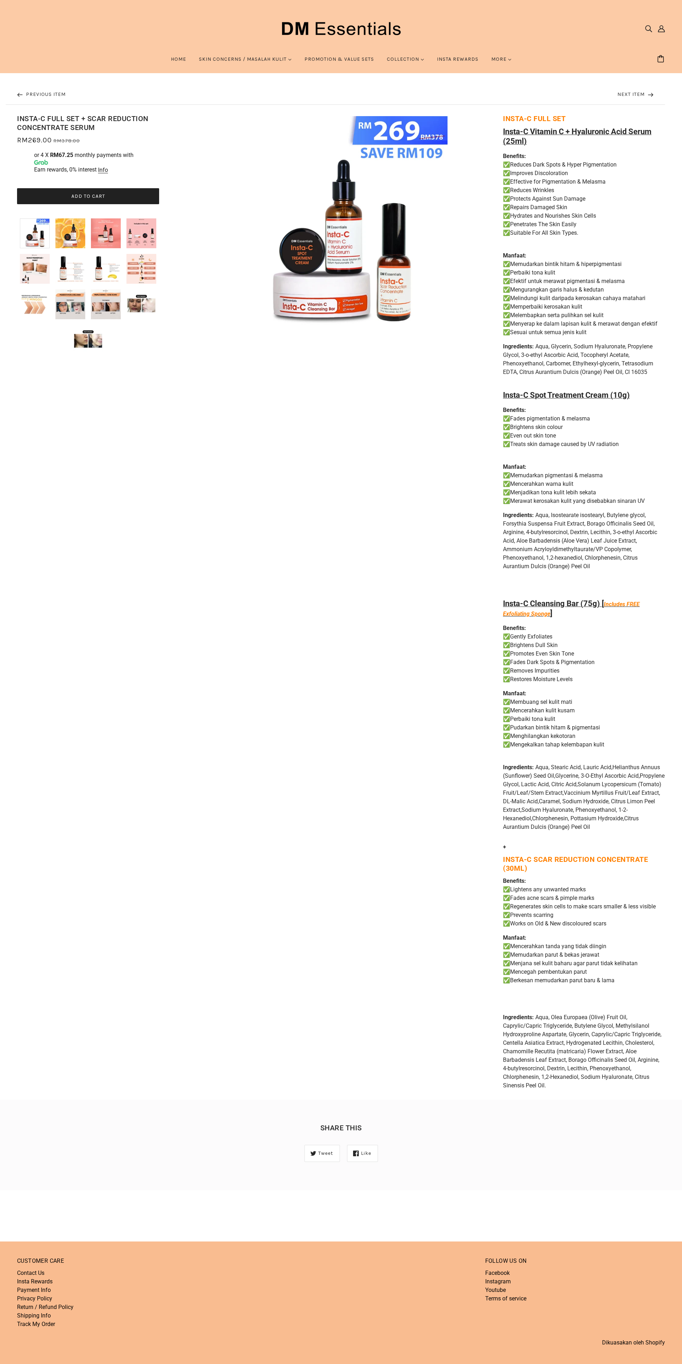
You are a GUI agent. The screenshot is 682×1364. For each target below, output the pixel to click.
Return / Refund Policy (45, 1307)
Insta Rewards (35, 1281)
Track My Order (36, 1324)
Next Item (631, 94)
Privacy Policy (34, 1298)
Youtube (495, 1290)
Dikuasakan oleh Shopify (633, 1342)
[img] (648, 28)
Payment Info (34, 1290)
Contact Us (30, 1273)
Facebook (497, 1273)
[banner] (341, 28)
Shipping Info (34, 1315)
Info (103, 170)
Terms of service (505, 1298)
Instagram (498, 1281)
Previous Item (45, 94)
